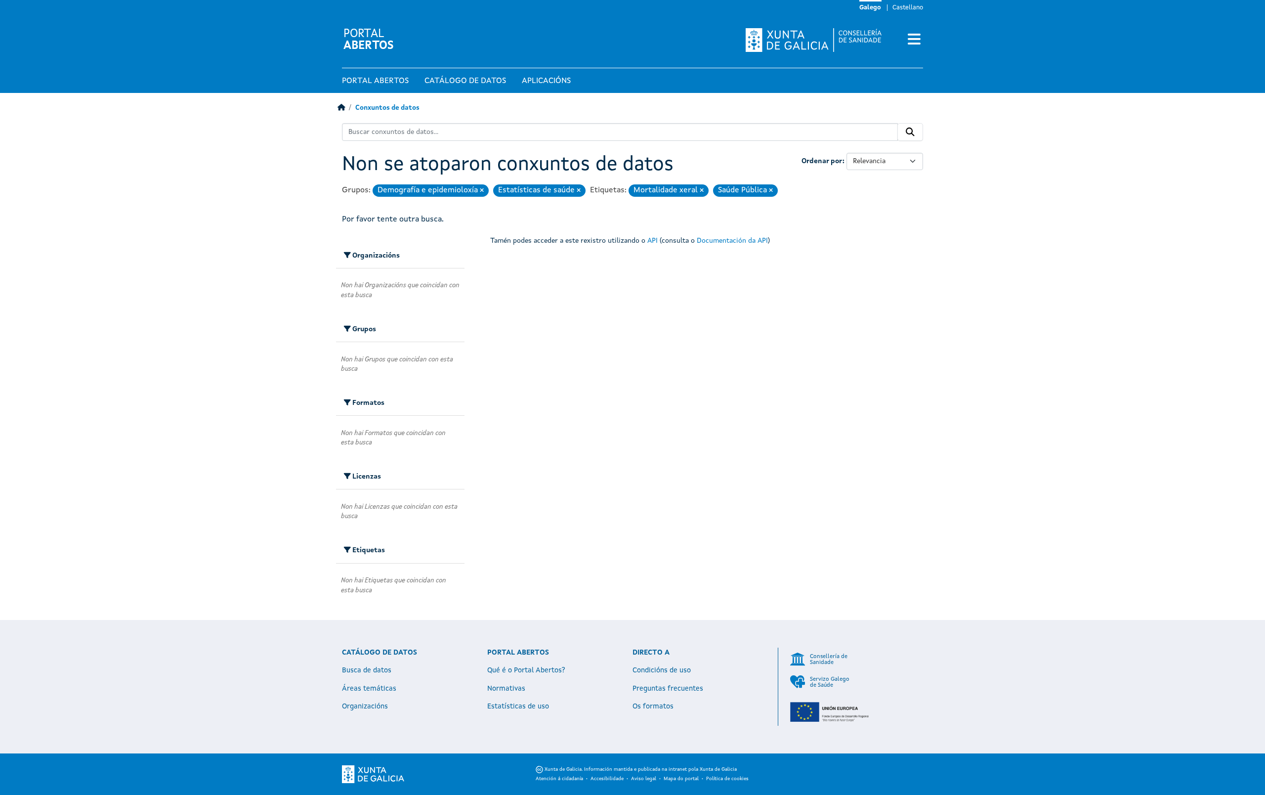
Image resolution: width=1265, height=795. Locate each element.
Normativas (506, 688)
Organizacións (365, 706)
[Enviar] (910, 132)
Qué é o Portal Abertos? (526, 670)
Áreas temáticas (369, 688)
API (652, 240)
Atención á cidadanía (559, 778)
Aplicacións (546, 81)
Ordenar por (822, 161)
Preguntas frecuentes (667, 688)
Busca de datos (366, 670)
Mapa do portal (681, 778)
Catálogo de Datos (465, 81)
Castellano (907, 7)
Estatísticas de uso (518, 706)
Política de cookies (727, 778)
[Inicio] (341, 108)
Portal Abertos (375, 81)
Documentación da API (732, 240)
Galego (870, 7)
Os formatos (653, 706)
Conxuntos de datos (387, 108)
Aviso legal (643, 778)
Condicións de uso (661, 670)
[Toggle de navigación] (914, 40)
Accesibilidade (607, 778)
